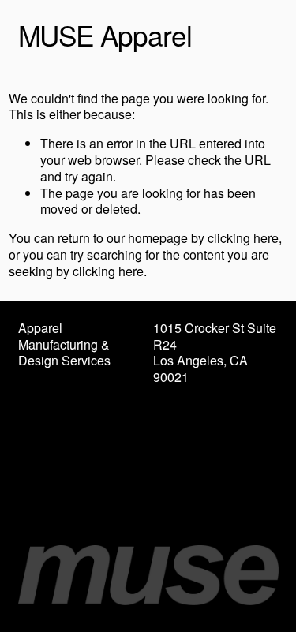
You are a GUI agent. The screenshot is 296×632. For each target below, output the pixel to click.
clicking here (243, 238)
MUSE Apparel (105, 34)
